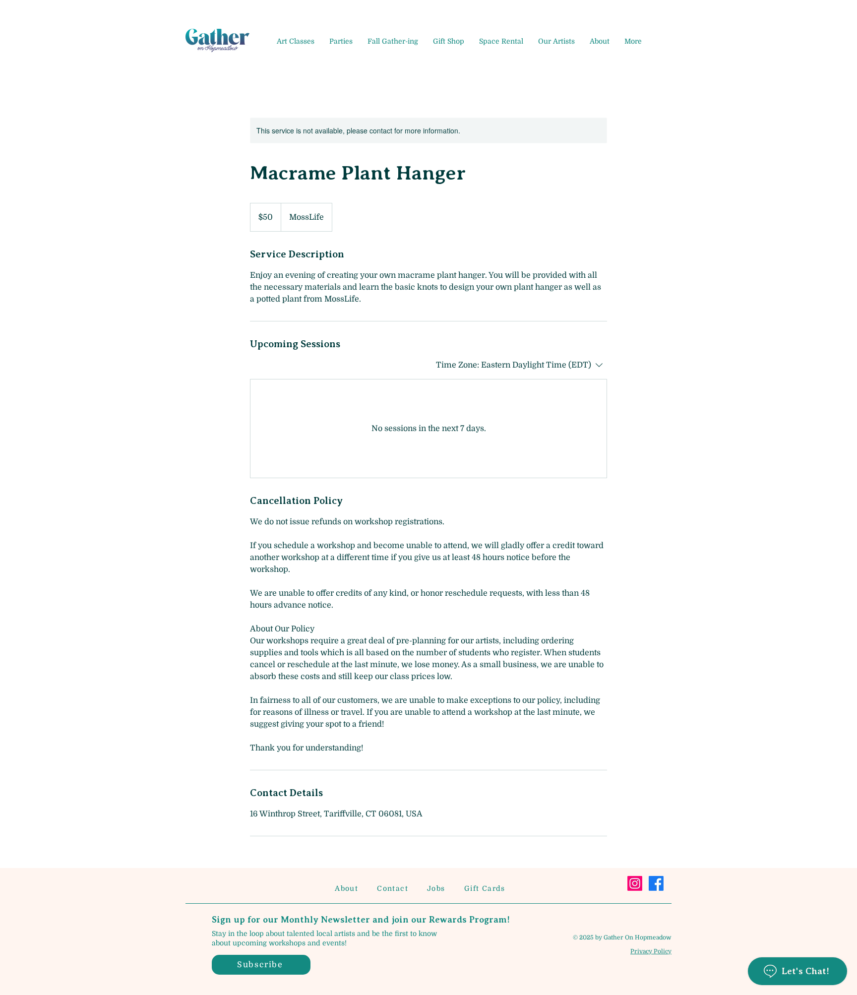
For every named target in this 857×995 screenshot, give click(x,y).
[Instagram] (634, 883)
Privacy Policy (651, 951)
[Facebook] (656, 883)
